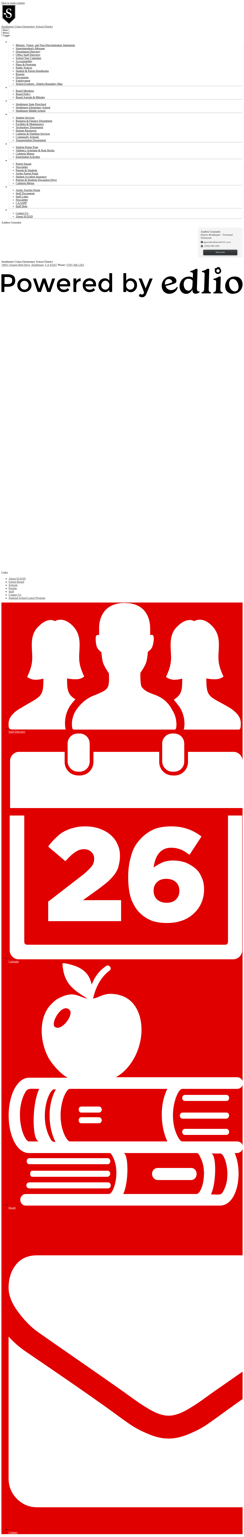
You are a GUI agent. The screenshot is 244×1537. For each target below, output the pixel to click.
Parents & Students (26, 170)
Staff (11, 591)
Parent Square (23, 163)
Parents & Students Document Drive (36, 179)
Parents (13, 588)
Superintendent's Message (30, 48)
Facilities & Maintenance (30, 124)
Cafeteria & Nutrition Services (33, 133)
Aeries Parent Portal (27, 173)
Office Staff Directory (28, 54)
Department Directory (28, 51)
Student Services (25, 117)
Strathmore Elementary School (33, 107)
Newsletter (22, 167)
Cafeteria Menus (25, 153)
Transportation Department (31, 140)
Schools (13, 585)
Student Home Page (27, 147)
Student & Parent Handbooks (32, 70)
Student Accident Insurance (31, 176)
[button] (20, 41)
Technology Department (29, 127)
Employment (23, 80)
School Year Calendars (28, 58)
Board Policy (23, 94)
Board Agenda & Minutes (30, 97)
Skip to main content (13, 2)
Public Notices (24, 67)
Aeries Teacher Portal (28, 190)
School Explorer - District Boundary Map (39, 83)
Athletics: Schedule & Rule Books (35, 150)
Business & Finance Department (34, 120)
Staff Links (22, 196)
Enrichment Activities (28, 156)
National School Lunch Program (27, 597)
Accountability (24, 61)
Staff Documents (25, 193)
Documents (22, 77)
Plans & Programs (26, 64)
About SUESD (24, 216)
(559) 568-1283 (75, 264)
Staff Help (21, 206)
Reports (20, 74)
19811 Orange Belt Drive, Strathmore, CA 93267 (29, 264)
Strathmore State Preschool (31, 104)
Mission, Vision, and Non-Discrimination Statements (45, 45)
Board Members (25, 90)
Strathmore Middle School (30, 110)
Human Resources (26, 130)
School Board (16, 581)
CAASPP (21, 203)
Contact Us (22, 213)
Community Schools (27, 137)
